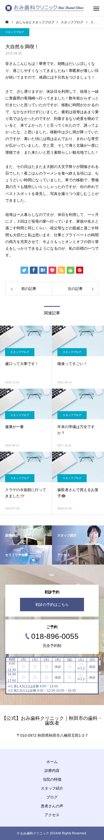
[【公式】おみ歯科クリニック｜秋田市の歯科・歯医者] (44, 8)
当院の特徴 (52, 779)
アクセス (52, 815)
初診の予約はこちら (52, 604)
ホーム (52, 762)
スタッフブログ (14, 32)
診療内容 (52, 770)
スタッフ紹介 (52, 788)
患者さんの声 (52, 806)
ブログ (52, 797)
